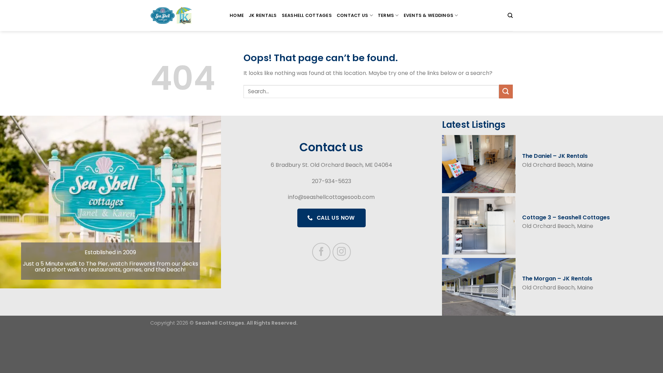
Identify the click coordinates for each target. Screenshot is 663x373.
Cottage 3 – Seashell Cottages (566, 217)
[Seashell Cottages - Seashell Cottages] (184, 15)
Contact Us (352, 15)
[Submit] (506, 91)
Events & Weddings (428, 15)
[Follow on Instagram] (342, 252)
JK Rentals (263, 15)
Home (237, 15)
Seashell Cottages (307, 15)
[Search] (510, 15)
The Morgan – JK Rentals (557, 279)
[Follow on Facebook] (321, 252)
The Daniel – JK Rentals (555, 156)
